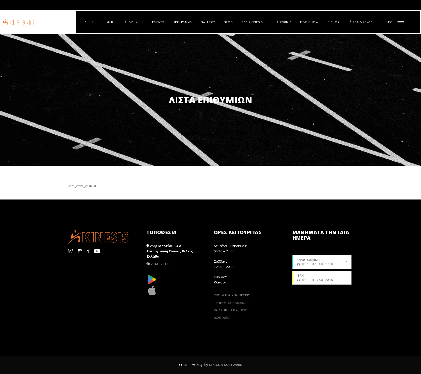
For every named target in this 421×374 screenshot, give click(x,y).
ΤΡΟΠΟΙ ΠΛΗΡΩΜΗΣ (229, 303)
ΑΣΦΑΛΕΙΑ (222, 317)
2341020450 (160, 264)
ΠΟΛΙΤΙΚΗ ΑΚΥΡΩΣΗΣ (231, 310)
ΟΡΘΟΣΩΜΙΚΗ (315, 263)
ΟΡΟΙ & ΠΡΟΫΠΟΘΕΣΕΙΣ (232, 295)
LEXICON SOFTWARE (225, 364)
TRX (315, 277)
